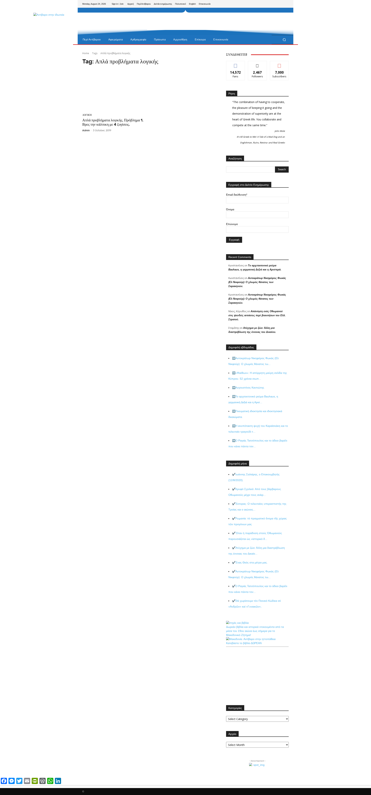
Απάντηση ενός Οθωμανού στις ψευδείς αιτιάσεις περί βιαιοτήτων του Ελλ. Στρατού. (257, 315)
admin (86, 130)
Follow (257, 63)
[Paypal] (273, 4)
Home (85, 53)
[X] (279, 4)
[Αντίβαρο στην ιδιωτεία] (110, 31)
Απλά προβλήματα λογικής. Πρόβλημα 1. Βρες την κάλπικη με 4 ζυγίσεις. (112, 122)
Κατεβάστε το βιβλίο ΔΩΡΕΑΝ (244, 643)
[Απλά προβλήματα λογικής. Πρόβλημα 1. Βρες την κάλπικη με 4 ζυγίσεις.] (114, 90)
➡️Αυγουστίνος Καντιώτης (248, 387)
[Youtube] (286, 4)
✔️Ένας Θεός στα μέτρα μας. (250, 562)
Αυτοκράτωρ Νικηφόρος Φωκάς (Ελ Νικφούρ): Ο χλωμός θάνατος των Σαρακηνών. (257, 282)
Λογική (87, 115)
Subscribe (279, 63)
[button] (284, 39)
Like (235, 63)
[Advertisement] (217, 21)
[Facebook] (267, 4)
